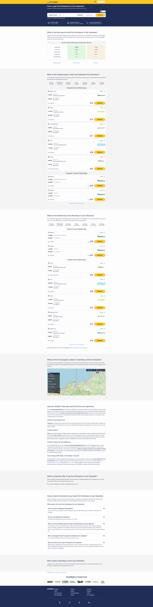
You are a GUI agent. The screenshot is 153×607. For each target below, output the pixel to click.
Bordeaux (91, 370)
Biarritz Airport (70, 462)
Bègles (81, 460)
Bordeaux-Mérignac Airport (53, 462)
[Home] (52, 2)
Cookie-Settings (75, 593)
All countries (90, 595)
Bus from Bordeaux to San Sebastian (79, 347)
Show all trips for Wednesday (77, 203)
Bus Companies (58, 595)
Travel (54, 572)
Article (89, 593)
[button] (97, 372)
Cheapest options (57, 62)
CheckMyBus (49, 572)
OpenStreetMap (98, 394)
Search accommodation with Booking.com (56, 18)
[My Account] (95, 2)
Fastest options (76, 62)
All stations (95, 62)
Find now (99, 103)
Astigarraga (88, 460)
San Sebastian (100, 370)
